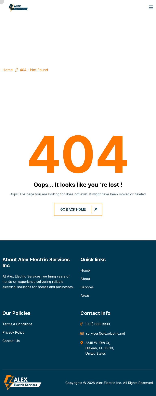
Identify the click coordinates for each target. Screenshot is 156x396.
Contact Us (11, 341)
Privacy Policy (13, 332)
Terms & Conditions (17, 324)
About (85, 279)
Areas (85, 295)
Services (87, 287)
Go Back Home (73, 209)
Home (8, 70)
